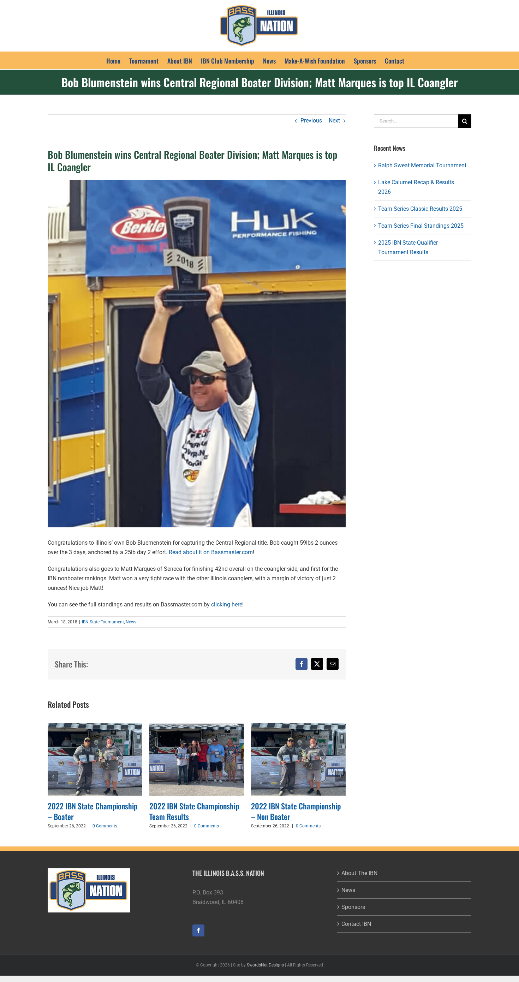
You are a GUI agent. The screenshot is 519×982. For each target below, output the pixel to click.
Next (334, 120)
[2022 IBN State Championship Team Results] (151, 726)
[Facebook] (198, 930)
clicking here (226, 604)
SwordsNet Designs (265, 965)
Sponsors (353, 907)
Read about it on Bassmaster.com (211, 552)
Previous (311, 120)
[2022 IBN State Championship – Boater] (49, 726)
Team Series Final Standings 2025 (421, 225)
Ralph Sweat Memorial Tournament (422, 165)
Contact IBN (356, 924)
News (131, 621)
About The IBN (359, 873)
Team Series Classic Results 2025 (420, 208)
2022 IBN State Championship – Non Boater (251, 811)
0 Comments (59, 826)
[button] (53, 776)
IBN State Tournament (103, 621)
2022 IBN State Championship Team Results (149, 811)
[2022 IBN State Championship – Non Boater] (253, 726)
